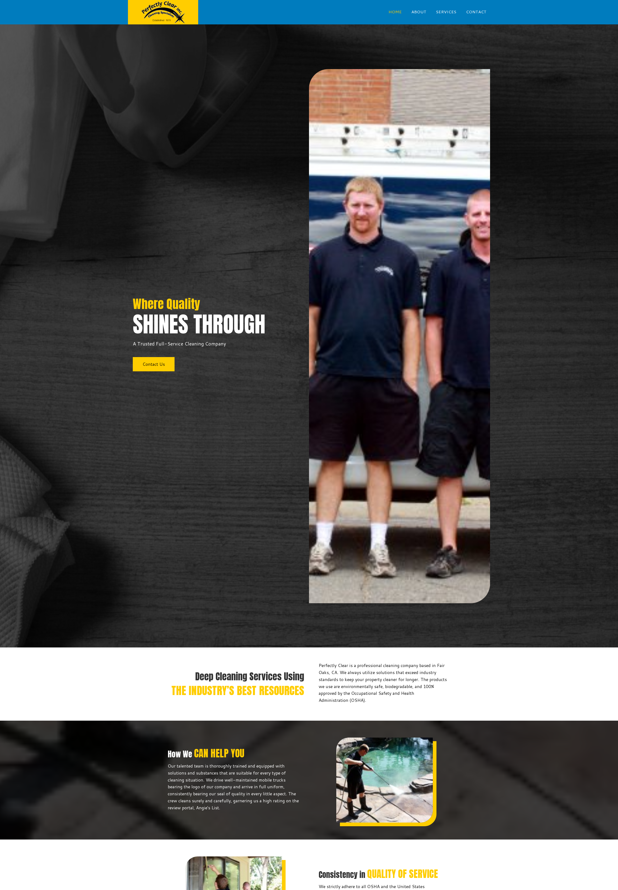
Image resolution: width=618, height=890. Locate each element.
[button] (154, 364)
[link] (395, 12)
